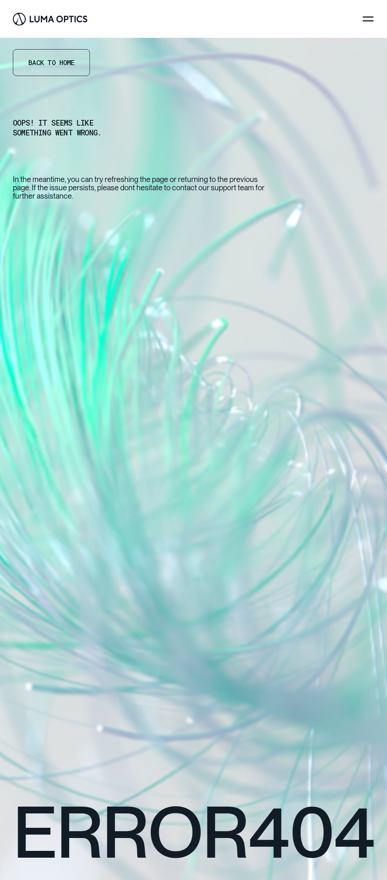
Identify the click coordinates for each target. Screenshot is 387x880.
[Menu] (368, 19)
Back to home (51, 62)
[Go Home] (50, 19)
